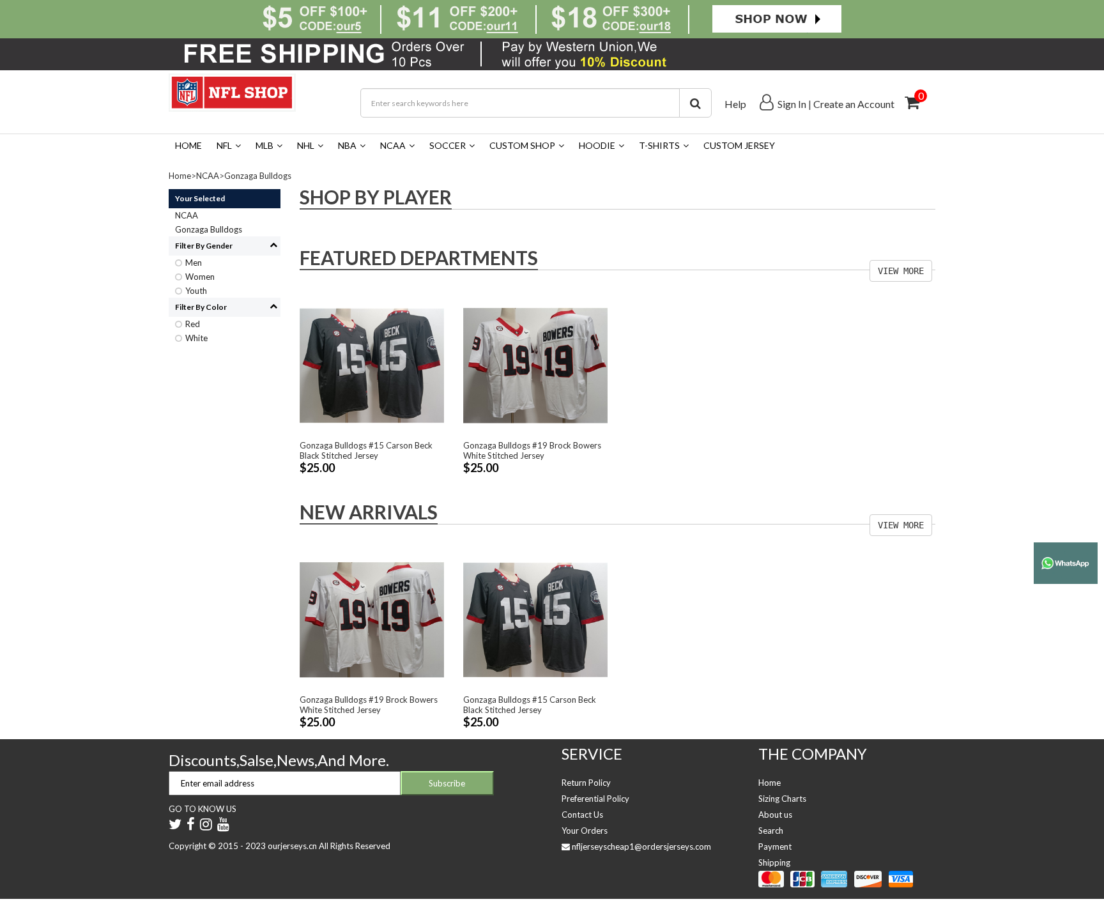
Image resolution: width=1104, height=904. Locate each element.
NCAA (393, 145)
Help (735, 104)
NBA (347, 145)
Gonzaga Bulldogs (257, 176)
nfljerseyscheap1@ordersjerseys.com (641, 846)
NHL (305, 145)
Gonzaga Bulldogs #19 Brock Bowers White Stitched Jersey (532, 450)
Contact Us (582, 814)
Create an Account (853, 104)
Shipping (774, 862)
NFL (224, 145)
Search (770, 830)
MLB (264, 145)
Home (188, 145)
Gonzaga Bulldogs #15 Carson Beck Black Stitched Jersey (366, 450)
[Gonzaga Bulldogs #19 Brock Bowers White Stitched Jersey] (535, 365)
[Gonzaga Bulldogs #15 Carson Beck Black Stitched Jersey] (372, 365)
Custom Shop (522, 145)
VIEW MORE (901, 271)
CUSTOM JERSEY (739, 145)
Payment (775, 846)
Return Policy (586, 783)
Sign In (792, 104)
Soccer (447, 145)
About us (775, 814)
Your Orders (585, 830)
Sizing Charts (782, 798)
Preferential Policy (595, 798)
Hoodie (597, 145)
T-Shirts (659, 145)
